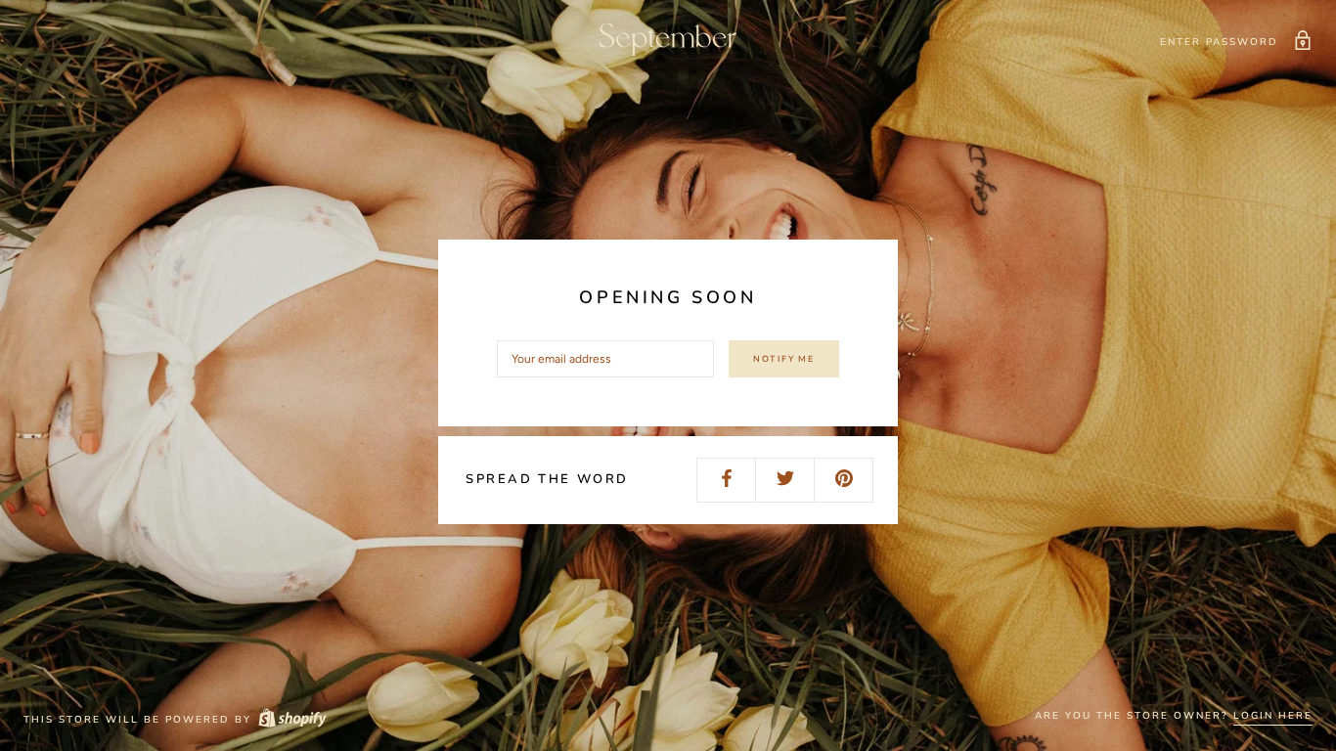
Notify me (784, 359)
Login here (1273, 716)
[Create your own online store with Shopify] (291, 720)
